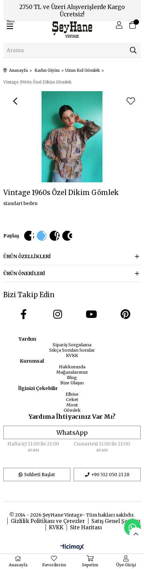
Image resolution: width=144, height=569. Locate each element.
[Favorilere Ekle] (130, 101)
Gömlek (72, 410)
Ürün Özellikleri (27, 256)
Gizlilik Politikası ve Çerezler (48, 521)
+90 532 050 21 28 (110, 475)
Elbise (72, 394)
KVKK (72, 355)
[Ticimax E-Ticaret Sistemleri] (72, 547)
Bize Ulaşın (72, 382)
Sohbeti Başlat (39, 475)
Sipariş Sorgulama (72, 344)
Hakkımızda (72, 366)
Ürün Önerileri (24, 273)
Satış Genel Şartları (115, 521)
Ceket (72, 399)
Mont (72, 404)
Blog (72, 377)
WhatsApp (72, 432)
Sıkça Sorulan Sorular (72, 350)
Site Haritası (86, 527)
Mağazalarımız (72, 372)
